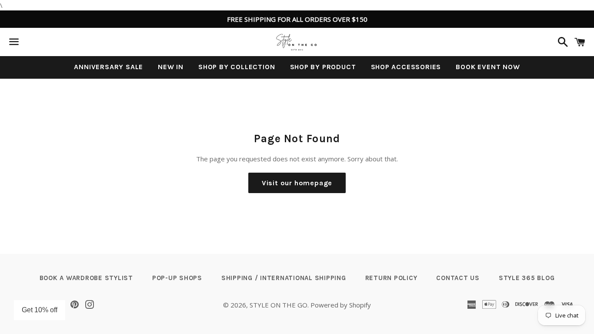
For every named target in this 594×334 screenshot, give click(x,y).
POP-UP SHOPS (177, 278)
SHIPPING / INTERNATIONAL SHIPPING (283, 278)
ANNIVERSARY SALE (108, 67)
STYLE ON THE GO (278, 305)
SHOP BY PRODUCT (323, 67)
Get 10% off (39, 310)
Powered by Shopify (340, 305)
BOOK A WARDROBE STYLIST (86, 278)
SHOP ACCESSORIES (406, 67)
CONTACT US (458, 278)
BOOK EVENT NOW (488, 67)
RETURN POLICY (391, 278)
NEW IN (171, 67)
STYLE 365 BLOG (527, 278)
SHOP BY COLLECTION (236, 67)
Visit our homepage (297, 183)
